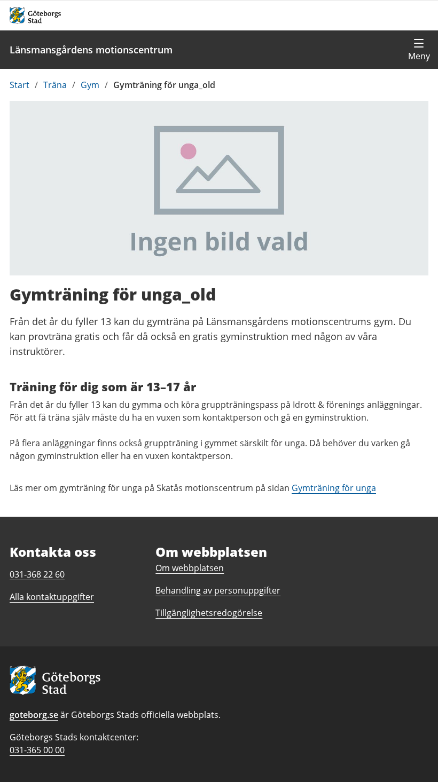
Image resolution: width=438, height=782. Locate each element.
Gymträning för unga (334, 488)
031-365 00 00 (37, 750)
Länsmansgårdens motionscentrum (91, 49)
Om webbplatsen (189, 568)
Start (19, 85)
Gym (90, 85)
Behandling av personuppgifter (217, 590)
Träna (55, 85)
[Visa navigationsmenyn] (419, 49)
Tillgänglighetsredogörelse (208, 613)
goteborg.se (34, 715)
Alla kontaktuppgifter (52, 597)
